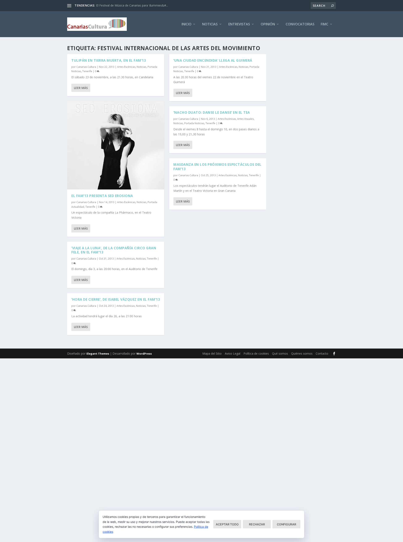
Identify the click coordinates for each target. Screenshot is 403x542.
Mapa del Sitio (212, 353)
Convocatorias (300, 24)
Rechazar (257, 524)
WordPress (144, 353)
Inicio (186, 24)
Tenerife (87, 71)
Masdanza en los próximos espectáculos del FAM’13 (217, 166)
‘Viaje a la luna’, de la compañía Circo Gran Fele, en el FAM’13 (113, 250)
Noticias (210, 24)
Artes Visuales (245, 119)
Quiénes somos (302, 353)
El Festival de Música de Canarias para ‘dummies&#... (132, 5)
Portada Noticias (194, 123)
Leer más (81, 88)
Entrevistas (239, 24)
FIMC (324, 24)
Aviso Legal (232, 353)
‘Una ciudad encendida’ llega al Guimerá (212, 60)
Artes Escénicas (126, 67)
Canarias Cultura (86, 67)
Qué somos (280, 353)
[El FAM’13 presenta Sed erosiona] (115, 145)
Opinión (268, 24)
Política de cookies (256, 353)
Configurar (286, 524)
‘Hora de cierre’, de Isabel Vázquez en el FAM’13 (115, 299)
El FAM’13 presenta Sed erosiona (102, 195)
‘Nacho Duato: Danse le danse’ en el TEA (211, 112)
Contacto (322, 353)
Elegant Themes (97, 353)
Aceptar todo (227, 524)
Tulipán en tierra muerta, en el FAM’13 (108, 60)
